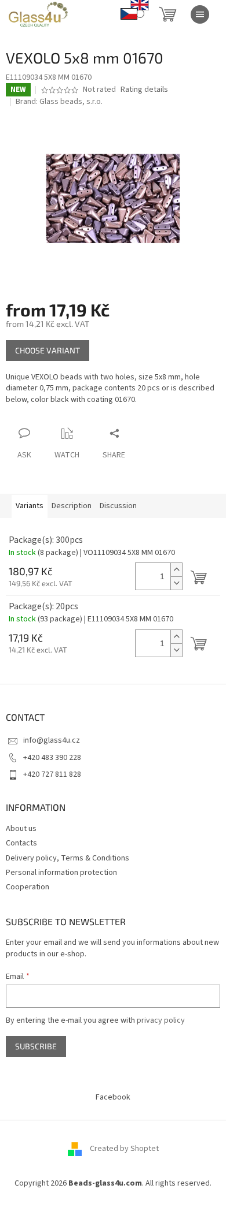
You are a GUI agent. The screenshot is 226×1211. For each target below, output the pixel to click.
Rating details (144, 89)
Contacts (21, 843)
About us (21, 828)
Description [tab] (72, 506)
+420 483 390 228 (52, 757)
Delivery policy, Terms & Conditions (67, 858)
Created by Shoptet (124, 1148)
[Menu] (200, 14)
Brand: (59, 101)
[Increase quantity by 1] (176, 569)
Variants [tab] (29, 506)
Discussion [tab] (118, 506)
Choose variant (47, 350)
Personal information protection (61, 872)
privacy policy (161, 1020)
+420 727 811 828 (52, 774)
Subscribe (36, 1046)
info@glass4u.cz (51, 740)
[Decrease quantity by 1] (176, 583)
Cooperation (27, 887)
